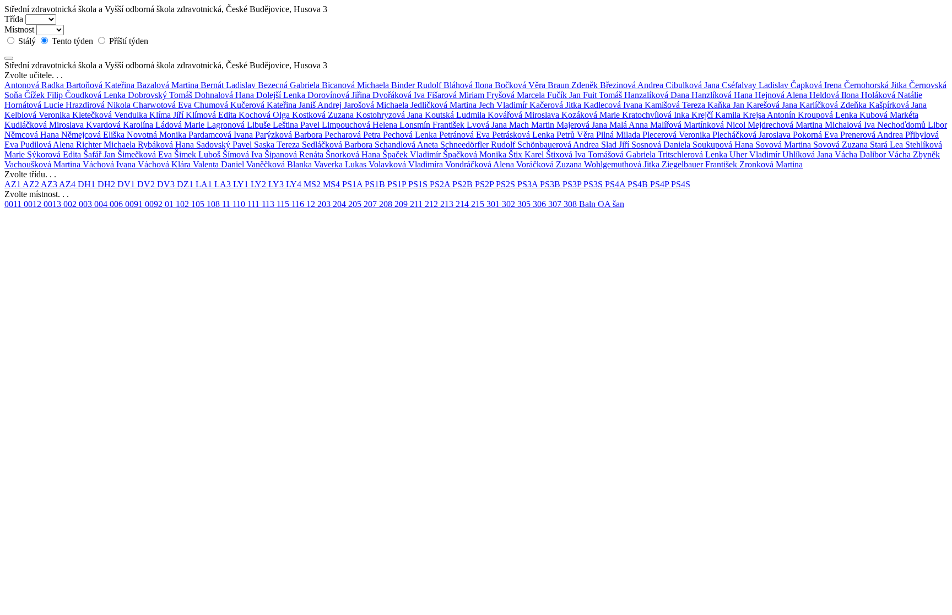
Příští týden (127, 41)
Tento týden (72, 41)
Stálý (27, 41)
